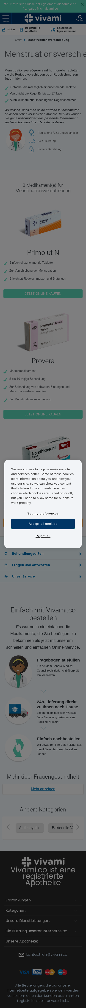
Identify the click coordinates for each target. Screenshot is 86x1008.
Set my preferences (43, 513)
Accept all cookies (43, 523)
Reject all (43, 536)
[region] (43, 504)
